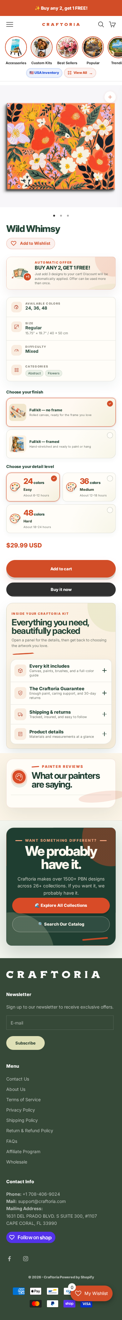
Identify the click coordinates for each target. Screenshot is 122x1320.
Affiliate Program (23, 1151)
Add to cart (61, 568)
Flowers (53, 373)
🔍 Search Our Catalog (61, 924)
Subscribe (25, 1042)
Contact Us (17, 1078)
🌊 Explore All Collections (61, 905)
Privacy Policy (20, 1109)
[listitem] (16, 50)
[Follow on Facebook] (9, 1259)
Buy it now (61, 589)
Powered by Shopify (77, 1277)
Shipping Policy (22, 1120)
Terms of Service (23, 1099)
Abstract (34, 373)
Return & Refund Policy (29, 1130)
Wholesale (16, 1161)
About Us (15, 1089)
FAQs (11, 1141)
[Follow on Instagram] (26, 1259)
